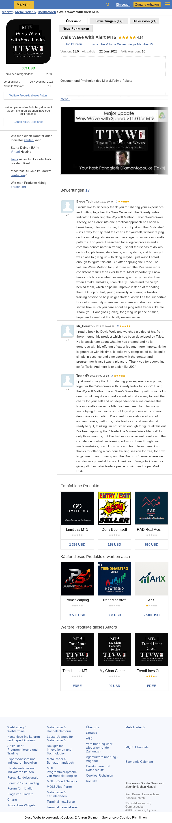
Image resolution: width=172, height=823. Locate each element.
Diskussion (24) (145, 21)
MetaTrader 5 (135, 727)
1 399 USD (77, 544)
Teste (14, 159)
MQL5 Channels (136, 747)
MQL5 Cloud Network (62, 781)
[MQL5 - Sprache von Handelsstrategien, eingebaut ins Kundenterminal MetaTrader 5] (7, 4)
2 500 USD (152, 615)
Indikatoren (74, 44)
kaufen (29, 140)
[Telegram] (135, 777)
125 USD (114, 544)
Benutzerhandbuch (60, 761)
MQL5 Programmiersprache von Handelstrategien (62, 771)
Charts (12, 799)
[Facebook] (128, 777)
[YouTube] (149, 777)
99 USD (114, 686)
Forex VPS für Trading (23, 783)
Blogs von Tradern (20, 794)
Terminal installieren (61, 801)
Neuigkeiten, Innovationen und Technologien (59, 749)
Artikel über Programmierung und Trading (22, 749)
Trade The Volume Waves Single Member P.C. (122, 44)
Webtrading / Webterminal (16, 729)
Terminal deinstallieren (63, 807)
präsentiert (18, 186)
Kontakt (91, 781)
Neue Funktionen (76, 28)
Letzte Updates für (60, 738)
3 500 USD (77, 615)
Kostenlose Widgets (21, 805)
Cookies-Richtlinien (99, 775)
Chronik (91, 733)
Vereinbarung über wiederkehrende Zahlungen (99, 747)
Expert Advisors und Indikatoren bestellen (22, 761)
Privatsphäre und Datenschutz (98, 768)
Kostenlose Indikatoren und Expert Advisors (23, 738)
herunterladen (57, 794)
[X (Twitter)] (142, 777)
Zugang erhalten (147, 4)
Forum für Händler (20, 788)
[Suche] (107, 4)
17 (87, 190)
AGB (89, 738)
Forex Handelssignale (22, 777)
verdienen (18, 175)
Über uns (92, 727)
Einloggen (123, 4)
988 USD (114, 615)
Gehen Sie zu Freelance (28, 121)
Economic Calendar (139, 761)
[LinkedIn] (156, 777)
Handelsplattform (59, 729)
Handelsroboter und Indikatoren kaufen (21, 770)
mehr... (65, 99)
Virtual (16, 151)
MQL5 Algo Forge (59, 786)
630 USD (151, 544)
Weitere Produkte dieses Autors (28, 95)
